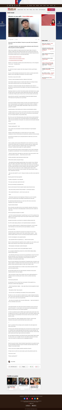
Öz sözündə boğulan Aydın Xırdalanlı (16, 60)
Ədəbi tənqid (20, 9)
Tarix (34, 9)
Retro (37, 9)
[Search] (54, 5)
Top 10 (51, 5)
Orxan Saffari (13, 361)
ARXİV (28, 396)
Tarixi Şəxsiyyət (42, 9)
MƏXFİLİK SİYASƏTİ (39, 396)
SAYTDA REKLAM (33, 396)
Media (31, 9)
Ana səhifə (48, 12)
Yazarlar (37, 5)
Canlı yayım (51, 9)
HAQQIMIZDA (22, 396)
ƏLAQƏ (26, 396)
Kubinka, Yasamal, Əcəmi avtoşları (15, 56)
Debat (44, 5)
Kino (25, 9)
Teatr (28, 9)
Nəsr (34, 5)
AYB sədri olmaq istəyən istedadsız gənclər (17, 58)
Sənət (41, 5)
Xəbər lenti (44, 40)
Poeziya (30, 5)
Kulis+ (48, 5)
